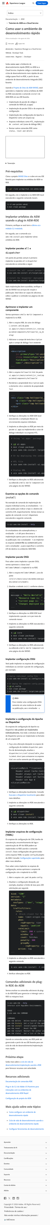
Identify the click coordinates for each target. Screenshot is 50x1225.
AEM (22, 19)
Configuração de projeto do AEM (18, 1098)
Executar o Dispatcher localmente (22, 795)
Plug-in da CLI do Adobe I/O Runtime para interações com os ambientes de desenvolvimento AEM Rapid (22, 1089)
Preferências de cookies (13, 1211)
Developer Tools (17, 53)
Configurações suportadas (30, 858)
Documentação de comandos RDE (19, 1081)
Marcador (11, 43)
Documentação (12, 19)
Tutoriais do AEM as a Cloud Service (23, 23)
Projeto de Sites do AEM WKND (25, 87)
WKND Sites (23, 176)
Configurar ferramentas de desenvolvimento (26, 1129)
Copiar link (21, 43)
